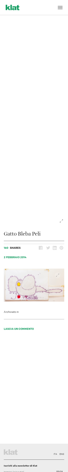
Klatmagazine (11, 451)
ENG (62, 454)
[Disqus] (34, 388)
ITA (55, 454)
